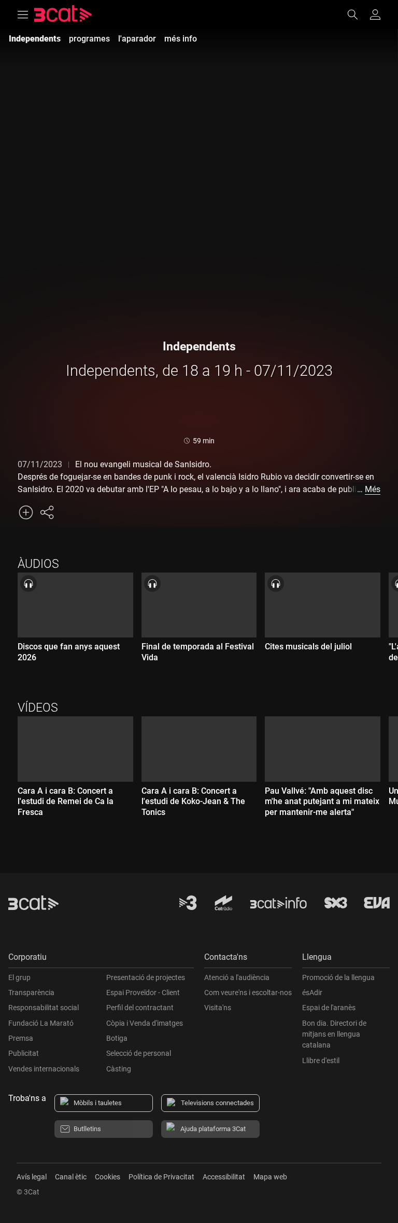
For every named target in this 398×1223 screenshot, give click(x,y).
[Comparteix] (46, 512)
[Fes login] (375, 14)
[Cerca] (357, 14)
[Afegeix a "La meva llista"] (26, 512)
